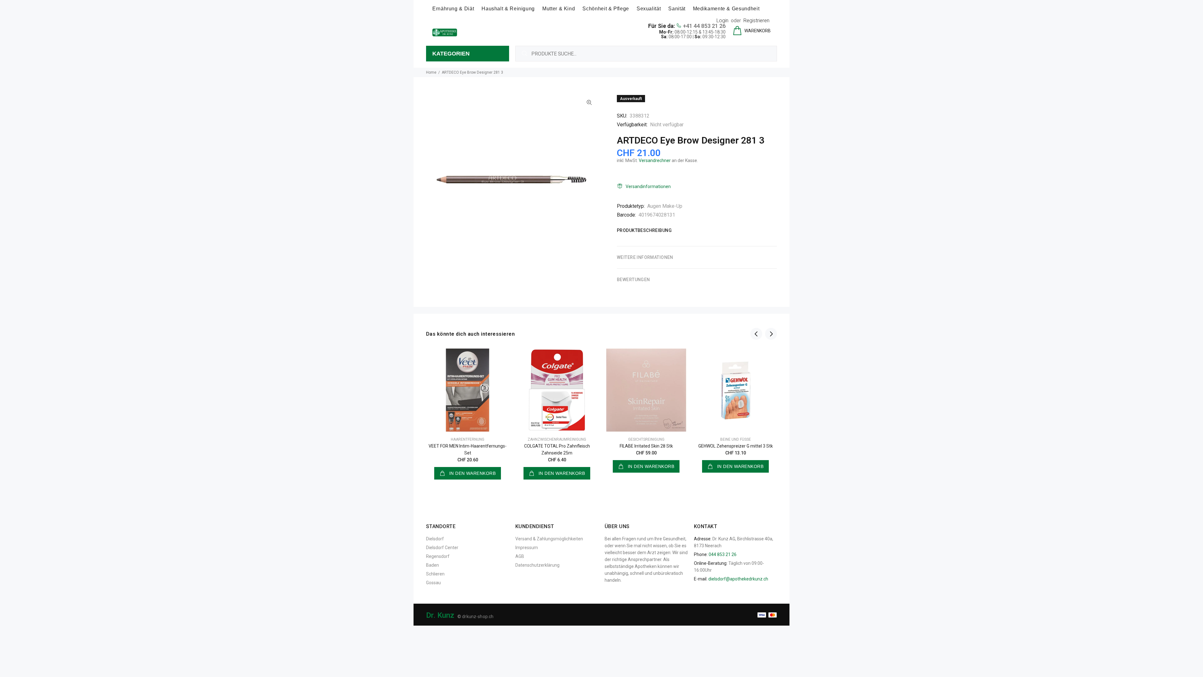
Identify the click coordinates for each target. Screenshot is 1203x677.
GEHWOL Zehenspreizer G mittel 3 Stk (735, 446)
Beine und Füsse (735, 439)
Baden (432, 565)
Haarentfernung (467, 439)
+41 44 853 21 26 (704, 26)
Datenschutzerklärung (537, 565)
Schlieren (435, 573)
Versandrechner (655, 160)
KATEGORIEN (451, 53)
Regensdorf (438, 556)
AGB (519, 556)
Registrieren (756, 21)
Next (771, 334)
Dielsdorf (435, 538)
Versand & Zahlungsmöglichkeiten (549, 538)
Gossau (433, 582)
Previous (756, 334)
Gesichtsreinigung (646, 439)
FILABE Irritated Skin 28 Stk (646, 446)
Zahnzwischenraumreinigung (557, 439)
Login (722, 21)
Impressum (526, 547)
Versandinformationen (648, 186)
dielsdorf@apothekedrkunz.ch (738, 578)
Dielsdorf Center (442, 547)
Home (431, 72)
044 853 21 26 (723, 554)
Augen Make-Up (664, 206)
